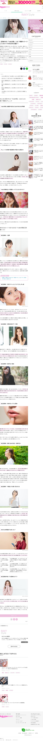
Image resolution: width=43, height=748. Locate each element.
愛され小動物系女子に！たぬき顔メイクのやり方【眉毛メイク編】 (14, 84)
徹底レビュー (7, 672)
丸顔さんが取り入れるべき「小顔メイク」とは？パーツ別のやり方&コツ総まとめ (14, 278)
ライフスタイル (33, 109)
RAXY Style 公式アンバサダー (34, 97)
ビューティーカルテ (19, 721)
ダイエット (31, 107)
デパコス (36, 107)
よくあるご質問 (33, 719)
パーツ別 (36, 105)
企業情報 (19, 733)
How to (3, 690)
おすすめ (36, 95)
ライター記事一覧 (24, 642)
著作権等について (31, 733)
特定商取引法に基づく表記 (35, 724)
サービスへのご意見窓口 (35, 721)
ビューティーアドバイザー (20, 722)
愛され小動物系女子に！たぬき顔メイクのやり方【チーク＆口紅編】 (14, 88)
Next (26, 621)
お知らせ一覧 (33, 716)
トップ (5, 10)
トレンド (7, 706)
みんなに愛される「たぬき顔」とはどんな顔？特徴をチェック (14, 76)
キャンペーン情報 (28, 10)
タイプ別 (40, 109)
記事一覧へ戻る (14, 646)
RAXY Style (17, 10)
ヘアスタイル (33, 103)
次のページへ (14, 615)
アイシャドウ (12, 672)
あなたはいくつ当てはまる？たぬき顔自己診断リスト (12, 78)
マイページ (18, 719)
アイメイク (4, 62)
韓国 (2, 672)
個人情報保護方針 (24, 733)
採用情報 (36, 733)
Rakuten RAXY (5, 7)
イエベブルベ (17, 672)
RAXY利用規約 (33, 722)
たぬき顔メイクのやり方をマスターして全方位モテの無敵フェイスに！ (14, 92)
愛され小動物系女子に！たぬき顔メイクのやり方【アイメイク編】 (14, 81)
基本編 (7, 690)
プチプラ (31, 105)
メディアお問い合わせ (34, 717)
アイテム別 (11, 690)
